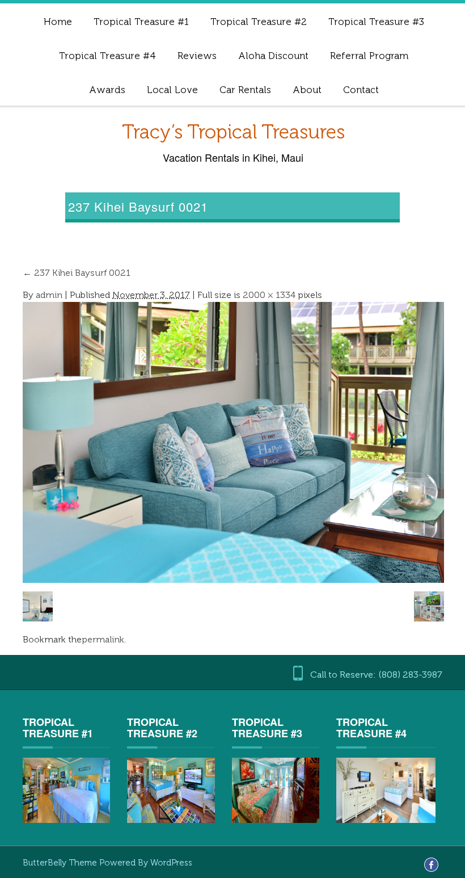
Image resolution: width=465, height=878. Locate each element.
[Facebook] (431, 863)
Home (58, 21)
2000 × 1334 (269, 294)
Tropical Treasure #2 (258, 21)
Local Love (172, 89)
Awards (107, 89)
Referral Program (369, 55)
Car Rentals (245, 89)
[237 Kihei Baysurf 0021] (233, 441)
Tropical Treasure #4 (107, 55)
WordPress (171, 863)
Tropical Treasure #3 (376, 21)
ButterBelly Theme (61, 863)
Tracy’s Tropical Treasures (233, 132)
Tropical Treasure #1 (141, 21)
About (307, 89)
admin (49, 294)
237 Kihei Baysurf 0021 (76, 272)
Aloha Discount (273, 55)
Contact (361, 89)
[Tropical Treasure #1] (66, 790)
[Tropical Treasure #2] (170, 790)
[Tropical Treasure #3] (275, 789)
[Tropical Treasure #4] (385, 789)
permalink (103, 639)
